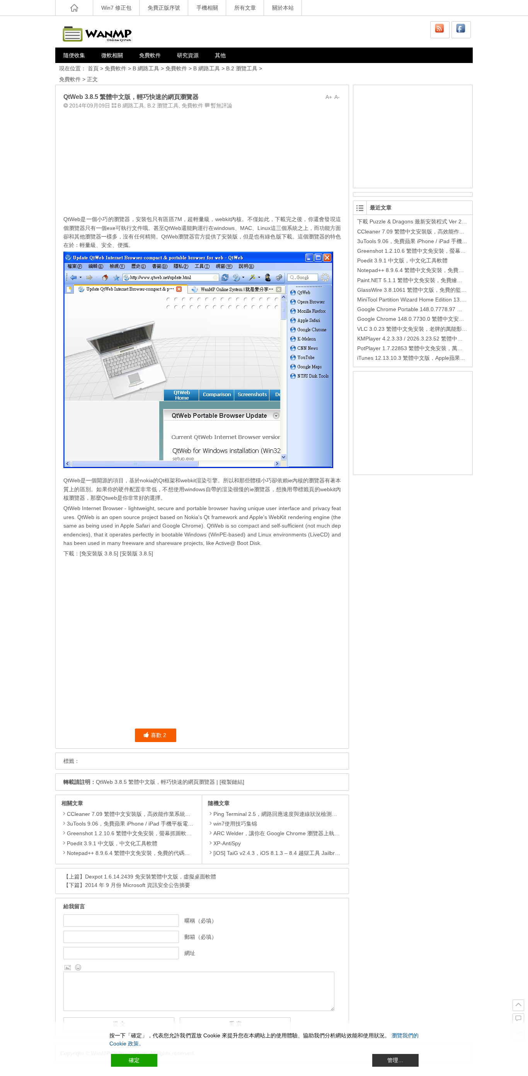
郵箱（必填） (200, 937)
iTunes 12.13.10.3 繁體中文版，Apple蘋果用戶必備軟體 (424, 358)
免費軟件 (150, 55)
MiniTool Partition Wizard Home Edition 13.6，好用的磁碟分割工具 (437, 299)
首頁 (93, 68)
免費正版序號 (164, 8)
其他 (220, 55)
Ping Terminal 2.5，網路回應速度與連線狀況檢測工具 (277, 814)
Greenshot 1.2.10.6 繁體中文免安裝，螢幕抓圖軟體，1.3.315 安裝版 (150, 833)
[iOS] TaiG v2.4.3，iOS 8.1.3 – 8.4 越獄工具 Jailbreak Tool (284, 853)
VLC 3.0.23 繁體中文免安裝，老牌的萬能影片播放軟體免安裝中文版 (439, 329)
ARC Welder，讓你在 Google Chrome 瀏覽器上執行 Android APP (292, 833)
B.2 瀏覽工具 (241, 68)
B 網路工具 (146, 68)
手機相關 (207, 8)
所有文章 (245, 8)
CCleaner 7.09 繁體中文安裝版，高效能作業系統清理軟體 (137, 814)
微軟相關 (112, 55)
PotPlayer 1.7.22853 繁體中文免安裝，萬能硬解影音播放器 (429, 348)
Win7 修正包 (116, 8)
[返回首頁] (74, 7)
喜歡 (158, 735)
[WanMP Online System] (101, 31)
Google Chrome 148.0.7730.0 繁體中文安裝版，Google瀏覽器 (433, 319)
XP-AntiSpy (227, 843)
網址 (189, 953)
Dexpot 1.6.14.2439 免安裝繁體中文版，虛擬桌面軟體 (150, 876)
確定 (134, 1060)
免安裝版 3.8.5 (99, 553)
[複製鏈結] (232, 782)
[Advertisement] (202, 160)
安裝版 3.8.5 (136, 553)
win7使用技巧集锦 (235, 824)
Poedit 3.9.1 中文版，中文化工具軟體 (112, 843)
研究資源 (188, 55)
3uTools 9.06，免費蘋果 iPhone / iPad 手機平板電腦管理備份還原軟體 (152, 824)
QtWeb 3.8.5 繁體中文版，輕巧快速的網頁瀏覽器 (155, 782)
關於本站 (283, 8)
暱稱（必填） (200, 921)
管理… (395, 1060)
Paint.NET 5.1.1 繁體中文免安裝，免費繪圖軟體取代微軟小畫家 (434, 280)
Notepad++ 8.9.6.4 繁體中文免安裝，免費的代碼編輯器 (134, 853)
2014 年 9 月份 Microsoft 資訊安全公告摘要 (137, 885)
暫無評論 (221, 105)
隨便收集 (74, 55)
